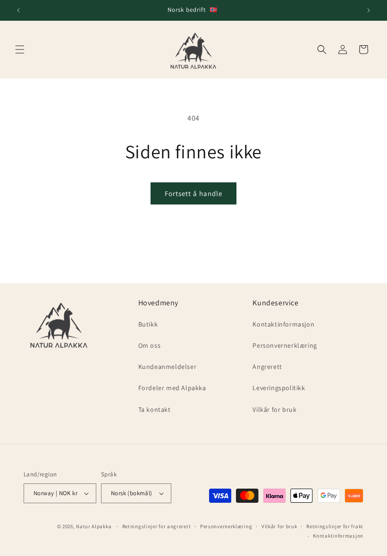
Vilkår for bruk (274, 409)
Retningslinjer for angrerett (156, 526)
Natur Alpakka (93, 526)
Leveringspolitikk (278, 388)
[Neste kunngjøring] (368, 10)
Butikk (148, 324)
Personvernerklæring (284, 345)
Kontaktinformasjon (283, 324)
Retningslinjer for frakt (334, 526)
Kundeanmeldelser (167, 366)
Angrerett (267, 366)
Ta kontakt (154, 409)
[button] (19, 49)
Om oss (149, 345)
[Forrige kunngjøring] (18, 10)
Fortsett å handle (193, 193)
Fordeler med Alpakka (172, 388)
